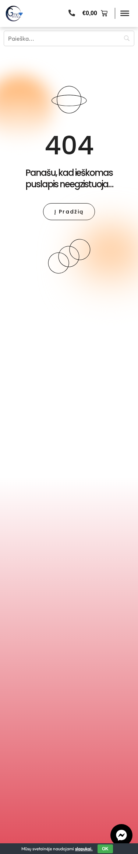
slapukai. (84, 848)
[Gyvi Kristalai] (14, 13)
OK (105, 848)
